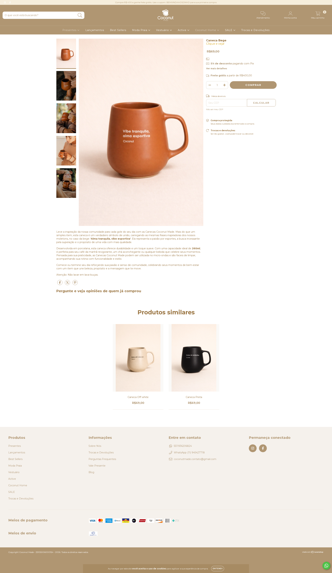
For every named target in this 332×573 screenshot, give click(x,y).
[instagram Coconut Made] (5, 2)
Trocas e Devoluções (255, 30)
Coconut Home (206, 30)
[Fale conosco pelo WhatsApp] (326, 566)
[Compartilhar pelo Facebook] (60, 283)
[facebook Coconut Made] (10, 2)
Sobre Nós (95, 445)
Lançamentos (94, 30)
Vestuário (163, 30)
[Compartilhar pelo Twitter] (68, 283)
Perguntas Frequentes (102, 459)
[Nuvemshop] (313, 552)
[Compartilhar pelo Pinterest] (75, 283)
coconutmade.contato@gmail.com (195, 459)
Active (182, 30)
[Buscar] (80, 15)
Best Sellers (118, 30)
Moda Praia (140, 30)
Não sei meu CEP (214, 109)
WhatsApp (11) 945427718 (189, 452)
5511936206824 (183, 445)
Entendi (218, 568)
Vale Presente (97, 465)
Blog (91, 472)
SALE (229, 30)
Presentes (69, 30)
